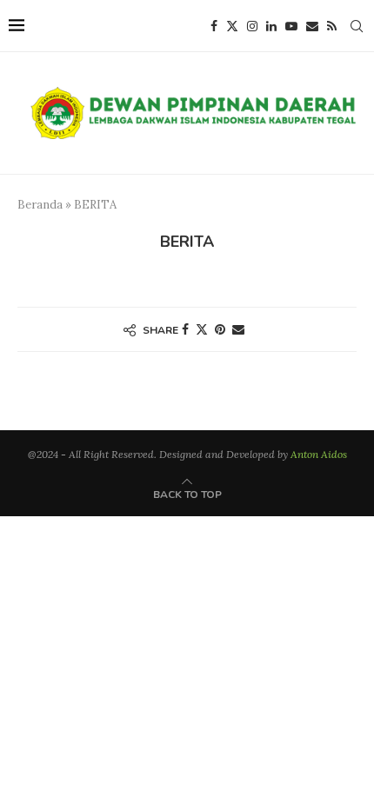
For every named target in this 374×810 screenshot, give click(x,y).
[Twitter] (232, 26)
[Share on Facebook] (185, 329)
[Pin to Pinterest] (220, 329)
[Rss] (332, 26)
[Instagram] (252, 26)
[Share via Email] (238, 329)
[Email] (312, 26)
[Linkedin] (271, 26)
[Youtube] (291, 26)
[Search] (356, 26)
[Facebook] (213, 26)
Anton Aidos (319, 454)
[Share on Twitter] (202, 329)
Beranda (40, 204)
